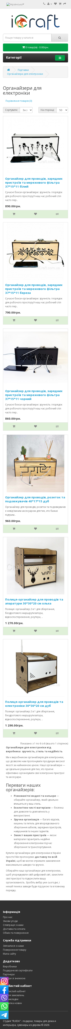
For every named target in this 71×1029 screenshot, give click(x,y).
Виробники (10, 966)
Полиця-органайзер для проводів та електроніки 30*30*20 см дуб (34, 704)
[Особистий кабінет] (49, 4)
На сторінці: (47, 110)
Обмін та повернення (16, 933)
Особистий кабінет (14, 991)
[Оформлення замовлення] (64, 4)
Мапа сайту (9, 953)
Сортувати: (11, 110)
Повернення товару (14, 949)
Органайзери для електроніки (25, 74)
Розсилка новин (12, 1003)
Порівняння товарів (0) (19, 101)
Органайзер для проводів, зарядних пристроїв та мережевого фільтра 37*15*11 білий (34, 182)
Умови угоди (10, 921)
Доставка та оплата (14, 929)
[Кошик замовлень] (60, 4)
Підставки (23, 70)
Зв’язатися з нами (13, 946)
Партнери (9, 974)
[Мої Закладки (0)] (55, 4)
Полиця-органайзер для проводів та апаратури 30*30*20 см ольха (34, 601)
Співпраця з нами (13, 925)
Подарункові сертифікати (18, 970)
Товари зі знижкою (14, 978)
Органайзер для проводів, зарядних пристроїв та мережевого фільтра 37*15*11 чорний (34, 395)
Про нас (7, 917)
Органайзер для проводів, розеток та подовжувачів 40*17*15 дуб (35, 499)
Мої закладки (10, 999)
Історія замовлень (13, 995)
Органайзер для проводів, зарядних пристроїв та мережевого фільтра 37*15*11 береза (34, 289)
